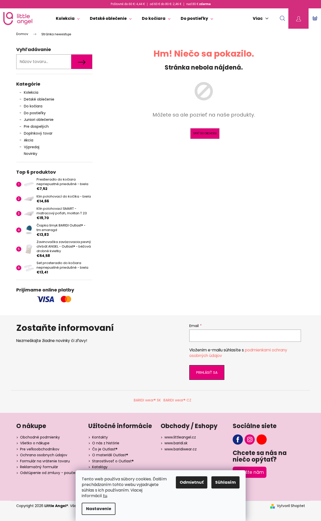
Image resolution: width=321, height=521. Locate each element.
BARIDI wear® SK (147, 400)
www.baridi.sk (176, 443)
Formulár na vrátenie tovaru (45, 461)
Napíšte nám (249, 472)
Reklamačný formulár (39, 466)
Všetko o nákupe (34, 443)
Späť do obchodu (205, 133)
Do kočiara (33, 106)
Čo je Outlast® (104, 449)
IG (250, 439)
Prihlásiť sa (206, 372)
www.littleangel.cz (180, 437)
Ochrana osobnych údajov (43, 455)
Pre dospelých (36, 126)
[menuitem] (68, 18)
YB (262, 439)
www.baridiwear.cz (180, 449)
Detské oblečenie (39, 99)
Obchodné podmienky (40, 437)
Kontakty (100, 437)
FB (238, 439)
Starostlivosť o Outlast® (113, 461)
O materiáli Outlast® (110, 455)
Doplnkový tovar (38, 133)
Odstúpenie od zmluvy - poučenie (50, 472)
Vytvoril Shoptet (291, 505)
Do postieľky (35, 113)
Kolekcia (31, 92)
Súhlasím (225, 482)
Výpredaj (31, 147)
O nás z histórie (105, 443)
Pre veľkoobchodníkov (39, 449)
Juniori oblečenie (39, 119)
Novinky (30, 153)
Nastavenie (98, 509)
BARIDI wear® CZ (177, 400)
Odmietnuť (192, 482)
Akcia (28, 140)
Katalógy (100, 466)
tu (105, 496)
